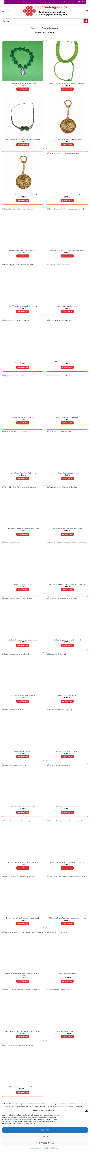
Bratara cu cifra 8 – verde (22, 584)
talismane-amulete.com (75, 1104)
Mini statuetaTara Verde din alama (67, 473)
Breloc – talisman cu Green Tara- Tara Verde (67, 139)
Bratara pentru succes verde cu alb (22, 807)
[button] (86, 1110)
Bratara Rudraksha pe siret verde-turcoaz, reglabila (67, 862)
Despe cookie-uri (35, 1148)
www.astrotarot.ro (76, 1106)
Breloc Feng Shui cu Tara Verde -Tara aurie (23, 250)
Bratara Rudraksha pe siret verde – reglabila (23, 862)
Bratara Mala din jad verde (67, 695)
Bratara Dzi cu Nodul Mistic (67, 974)
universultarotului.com (23, 1106)
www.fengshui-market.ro (59, 1106)
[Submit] (86, 21)
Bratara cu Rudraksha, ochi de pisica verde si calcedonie (67, 584)
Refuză (45, 1136)
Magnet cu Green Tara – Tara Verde (67, 362)
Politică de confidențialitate (50, 1148)
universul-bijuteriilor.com (56, 1104)
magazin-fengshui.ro (19, 1104)
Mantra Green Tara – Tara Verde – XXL (23, 473)
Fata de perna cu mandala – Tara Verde (23, 362)
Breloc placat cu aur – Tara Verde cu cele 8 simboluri (67, 250)
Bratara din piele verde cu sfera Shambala (23, 640)
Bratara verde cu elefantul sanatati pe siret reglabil (67, 83)
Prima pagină (34, 28)
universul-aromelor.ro (41, 1106)
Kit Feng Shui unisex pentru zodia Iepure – (23, 1087)
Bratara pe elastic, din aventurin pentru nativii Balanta (23, 1031)
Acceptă (45, 1130)
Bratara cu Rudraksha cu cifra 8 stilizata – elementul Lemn (22, 974)
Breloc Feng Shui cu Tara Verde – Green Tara (67, 195)
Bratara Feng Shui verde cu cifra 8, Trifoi (67, 640)
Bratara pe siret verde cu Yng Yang (67, 751)
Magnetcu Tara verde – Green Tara (22, 417)
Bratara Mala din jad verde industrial (23, 695)
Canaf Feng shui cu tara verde (67, 306)
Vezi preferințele (45, 1143)
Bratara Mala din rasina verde (23, 751)
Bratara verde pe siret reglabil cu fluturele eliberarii (23, 139)
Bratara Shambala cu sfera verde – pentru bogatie (22, 918)
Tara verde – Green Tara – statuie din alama (67, 529)
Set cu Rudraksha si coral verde (67, 1031)
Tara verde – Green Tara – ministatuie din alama (23, 529)
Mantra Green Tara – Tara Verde (67, 417)
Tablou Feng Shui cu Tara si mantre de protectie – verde (67, 918)
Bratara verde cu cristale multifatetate (23, 83)
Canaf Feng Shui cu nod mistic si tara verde (23, 306)
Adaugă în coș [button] (23, 89)
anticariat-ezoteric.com (36, 1104)
